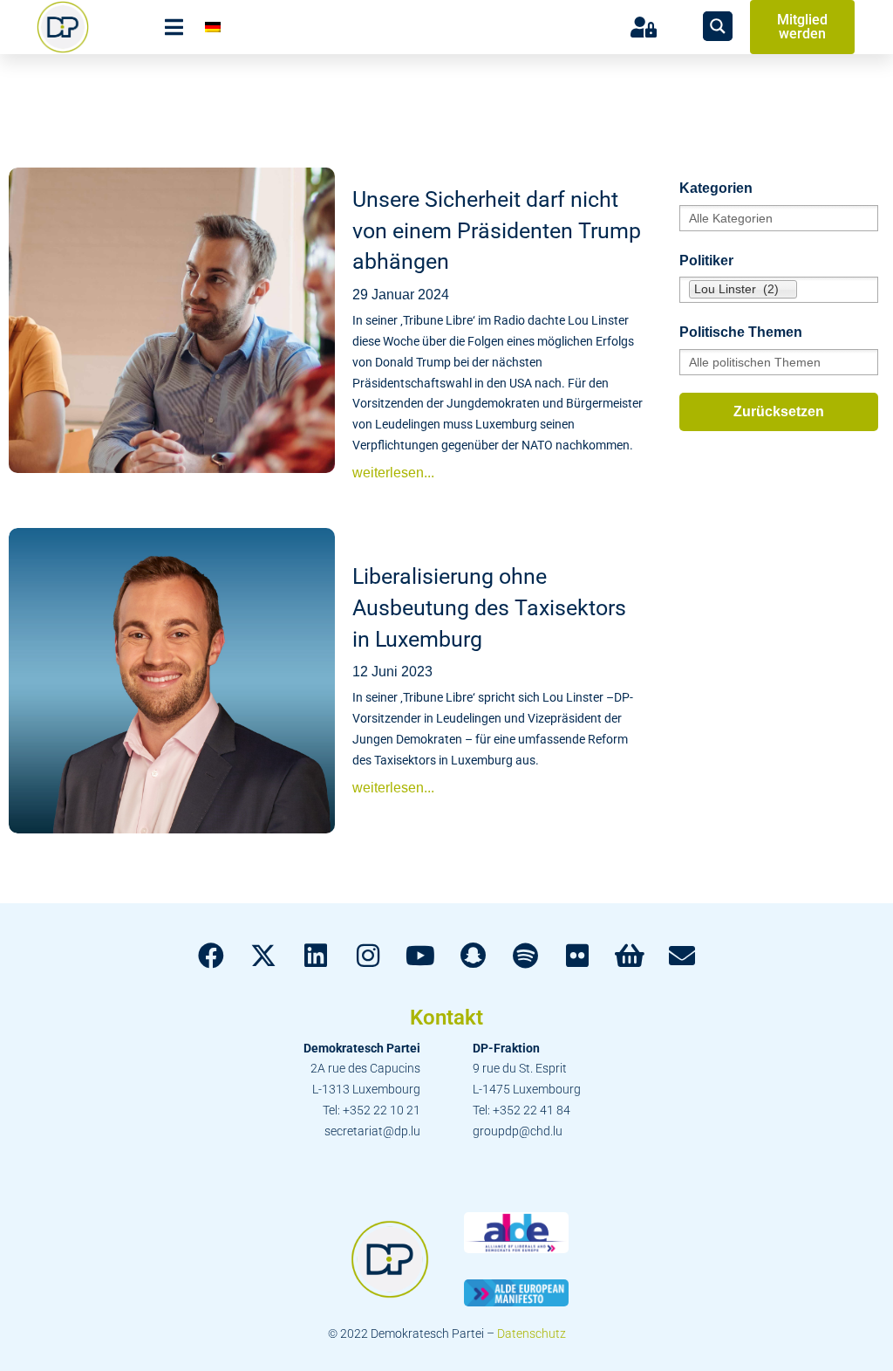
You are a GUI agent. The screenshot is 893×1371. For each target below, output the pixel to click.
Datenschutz (531, 1333)
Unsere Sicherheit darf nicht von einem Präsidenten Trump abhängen (496, 230)
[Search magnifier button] (718, 26)
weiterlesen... (393, 472)
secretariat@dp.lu (372, 1131)
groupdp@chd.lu (517, 1131)
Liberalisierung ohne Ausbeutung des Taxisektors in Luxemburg (489, 607)
